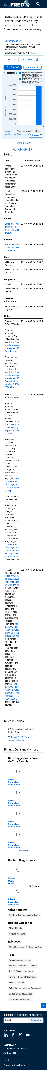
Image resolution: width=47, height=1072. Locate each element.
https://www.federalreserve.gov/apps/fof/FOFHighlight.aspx (12, 484)
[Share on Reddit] (25, 149)
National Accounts (17, 934)
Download (32, 67)
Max (30, 59)
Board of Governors (27, 977)
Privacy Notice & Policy (14, 1065)
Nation (21, 982)
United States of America (20, 994)
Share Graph (22, 143)
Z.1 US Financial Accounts (21, 971)
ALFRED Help (10, 1053)
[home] (16, 4)
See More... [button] (24, 850)
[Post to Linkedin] (30, 149)
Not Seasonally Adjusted (20, 999)
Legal (6, 1060)
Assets (34, 965)
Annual (12, 982)
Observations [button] (12, 41)
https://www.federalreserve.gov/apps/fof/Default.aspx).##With (12, 582)
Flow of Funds (15, 928)
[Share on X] (14, 149)
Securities (23, 965)
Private (12, 977)
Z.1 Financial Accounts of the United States (12, 247)
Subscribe (36, 1020)
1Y (9, 59)
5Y (15, 59)
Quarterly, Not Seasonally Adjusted (24, 915)
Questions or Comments (15, 1048)
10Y (22, 59)
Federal (12, 965)
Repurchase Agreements (20, 960)
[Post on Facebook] (20, 149)
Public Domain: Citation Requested (25, 988)
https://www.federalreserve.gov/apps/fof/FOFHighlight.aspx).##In (12, 630)
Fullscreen (35, 135)
